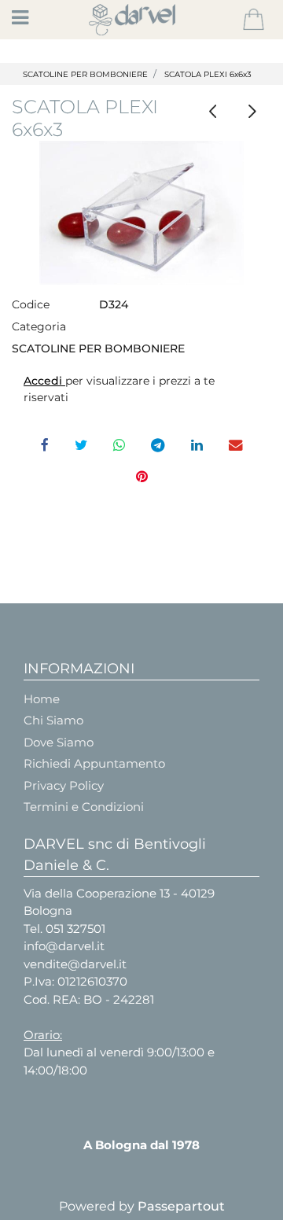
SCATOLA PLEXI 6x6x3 (208, 74)
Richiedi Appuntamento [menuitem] (94, 763)
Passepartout (181, 1206)
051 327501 (75, 928)
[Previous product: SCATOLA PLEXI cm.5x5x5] (212, 111)
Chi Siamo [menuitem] (53, 720)
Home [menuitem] (42, 698)
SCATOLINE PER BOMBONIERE (85, 74)
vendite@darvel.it (75, 963)
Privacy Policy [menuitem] (64, 785)
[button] (141, 213)
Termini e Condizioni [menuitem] (84, 806)
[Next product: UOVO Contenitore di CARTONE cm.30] (252, 111)
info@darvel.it (64, 945)
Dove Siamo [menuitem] (59, 742)
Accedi (44, 381)
